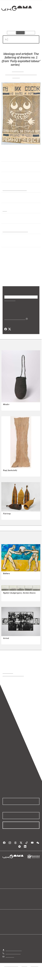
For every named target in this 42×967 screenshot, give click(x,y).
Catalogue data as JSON (14, 318)
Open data (6, 898)
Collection (16, 16)
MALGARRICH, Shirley (11, 516)
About (24, 901)
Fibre (5, 210)
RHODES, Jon (8, 598)
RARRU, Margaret (9, 407)
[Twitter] (9, 329)
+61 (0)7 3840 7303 (13, 953)
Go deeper (33, 24)
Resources (30, 33)
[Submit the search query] (4, 39)
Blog (23, 898)
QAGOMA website (9, 901)
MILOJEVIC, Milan (10, 641)
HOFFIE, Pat (17, 70)
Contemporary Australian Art (14, 189)
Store (5, 903)
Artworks (8, 24)
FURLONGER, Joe (9, 576)
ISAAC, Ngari (8, 473)
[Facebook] (5, 329)
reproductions (8, 672)
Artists (20, 24)
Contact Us (10, 956)
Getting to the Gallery (14, 950)
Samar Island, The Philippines (14, 231)
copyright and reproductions (13, 675)
